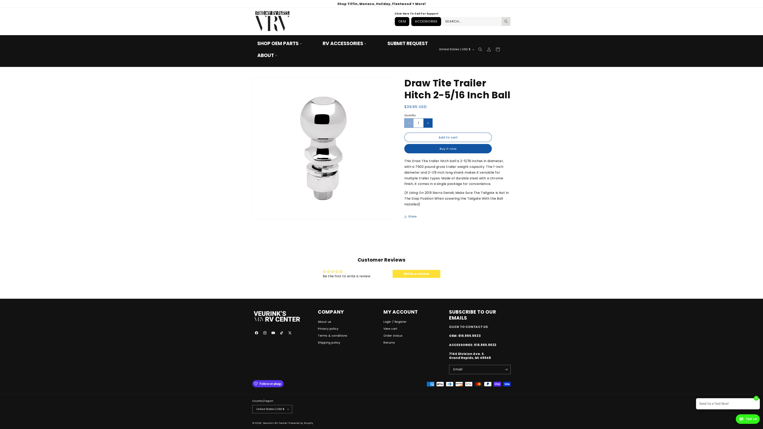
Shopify (308, 423)
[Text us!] (748, 420)
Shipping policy (329, 343)
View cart (390, 329)
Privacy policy (328, 329)
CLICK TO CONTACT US (468, 327)
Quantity (410, 115)
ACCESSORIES (426, 21)
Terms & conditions (332, 336)
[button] (480, 49)
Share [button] (412, 216)
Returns (389, 343)
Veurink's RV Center (275, 423)
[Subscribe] (506, 369)
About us (324, 322)
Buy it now (448, 149)
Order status (392, 336)
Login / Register (395, 322)
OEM (402, 21)
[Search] (506, 21)
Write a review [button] (416, 274)
